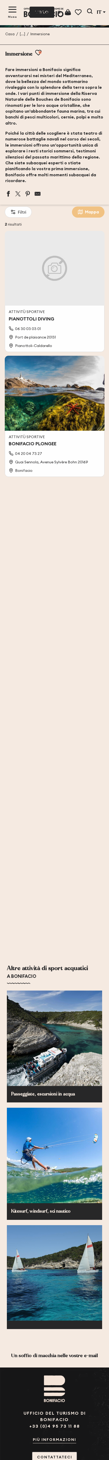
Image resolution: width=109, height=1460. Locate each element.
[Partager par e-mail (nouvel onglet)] (37, 194)
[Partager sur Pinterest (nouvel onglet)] (28, 194)
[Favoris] (79, 12)
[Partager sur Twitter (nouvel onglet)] (18, 194)
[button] (89, 12)
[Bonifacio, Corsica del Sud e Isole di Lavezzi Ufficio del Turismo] (43, 12)
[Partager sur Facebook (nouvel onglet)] (8, 194)
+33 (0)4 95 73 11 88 (54, 1426)
